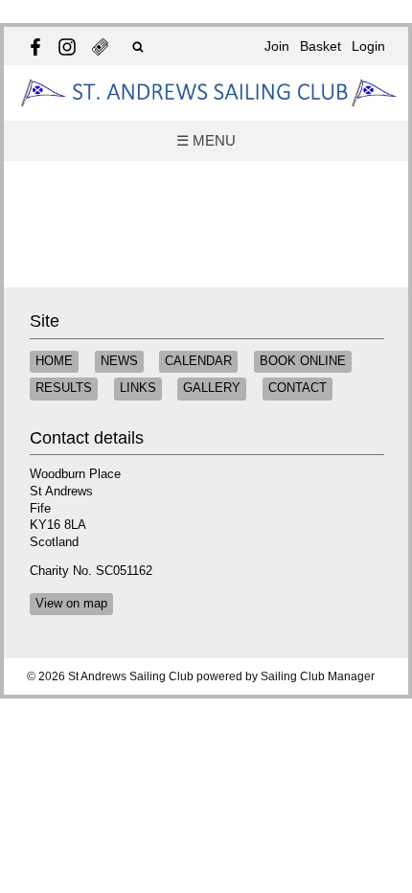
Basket (320, 46)
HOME (54, 361)
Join (276, 46)
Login (368, 46)
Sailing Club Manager (318, 676)
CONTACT (297, 388)
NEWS (119, 361)
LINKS (138, 388)
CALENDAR (198, 361)
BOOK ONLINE (303, 361)
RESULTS (63, 388)
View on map (71, 603)
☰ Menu (206, 140)
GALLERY (211, 388)
